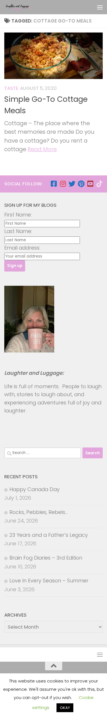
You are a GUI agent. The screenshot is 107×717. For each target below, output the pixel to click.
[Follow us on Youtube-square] (90, 183)
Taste (11, 88)
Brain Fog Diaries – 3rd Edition (45, 557)
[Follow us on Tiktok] (99, 183)
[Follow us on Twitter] (71, 183)
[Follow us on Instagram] (62, 183)
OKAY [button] (65, 707)
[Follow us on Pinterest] (81, 183)
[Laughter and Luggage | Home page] (22, 7)
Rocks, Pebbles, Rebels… (38, 512)
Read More (42, 149)
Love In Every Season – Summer (48, 580)
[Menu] (100, 7)
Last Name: (18, 231)
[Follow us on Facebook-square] (53, 183)
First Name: (18, 214)
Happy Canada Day (34, 489)
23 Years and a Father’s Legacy (48, 534)
